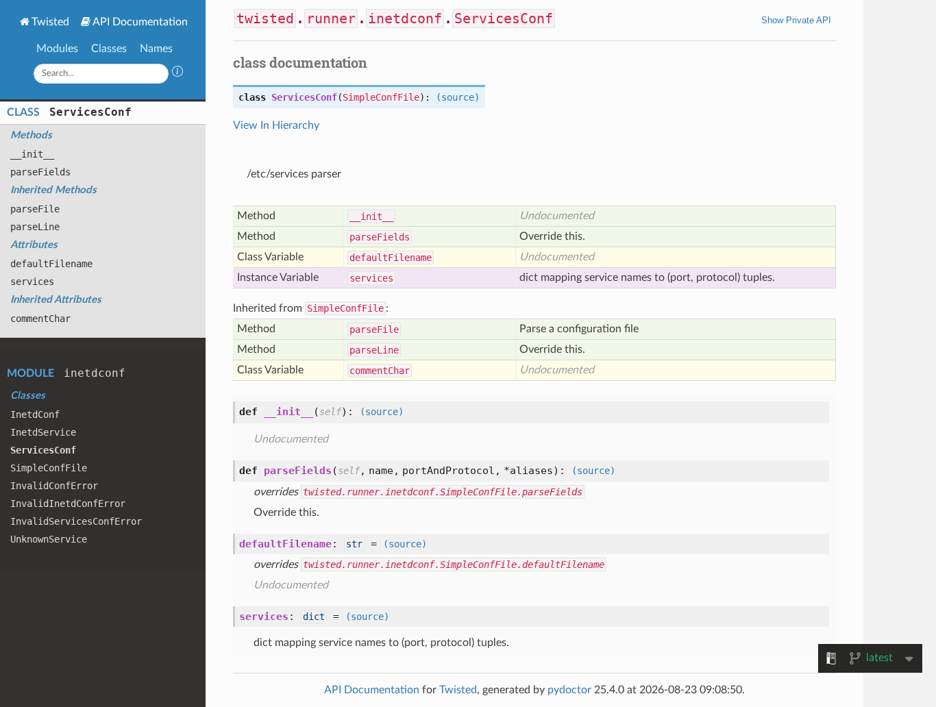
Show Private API (796, 20)
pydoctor (569, 689)
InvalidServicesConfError (76, 521)
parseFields (40, 171)
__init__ (32, 154)
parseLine (35, 226)
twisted (265, 18)
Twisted (50, 21)
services (32, 281)
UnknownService (48, 539)
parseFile (35, 208)
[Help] (177, 73)
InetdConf (35, 414)
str (354, 543)
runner (331, 18)
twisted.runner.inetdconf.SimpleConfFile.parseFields (442, 491)
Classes (109, 48)
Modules (57, 48)
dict (314, 616)
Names (156, 48)
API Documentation (140, 21)
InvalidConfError (54, 485)
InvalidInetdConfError (67, 503)
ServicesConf (90, 112)
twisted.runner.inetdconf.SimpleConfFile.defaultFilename (453, 564)
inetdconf (94, 373)
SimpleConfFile (48, 467)
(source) (458, 97)
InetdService (43, 432)
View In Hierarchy (276, 125)
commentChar (40, 318)
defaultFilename (51, 263)
